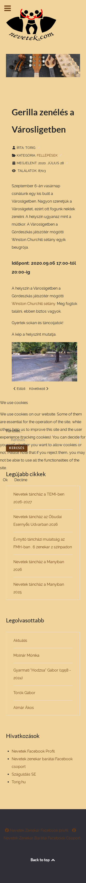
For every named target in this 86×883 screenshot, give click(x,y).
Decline (20, 480)
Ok (5, 480)
